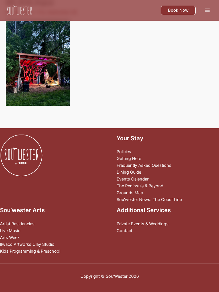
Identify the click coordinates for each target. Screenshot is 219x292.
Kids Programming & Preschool (30, 251)
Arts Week (10, 237)
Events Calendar (133, 179)
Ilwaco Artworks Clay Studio (27, 244)
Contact (124, 230)
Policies (124, 151)
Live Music (10, 230)
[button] (178, 10)
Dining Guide (129, 172)
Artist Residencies (17, 223)
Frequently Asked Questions (144, 165)
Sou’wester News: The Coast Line (149, 199)
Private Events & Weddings (143, 223)
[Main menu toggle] (207, 10)
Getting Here (129, 158)
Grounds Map (130, 192)
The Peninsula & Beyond (140, 185)
